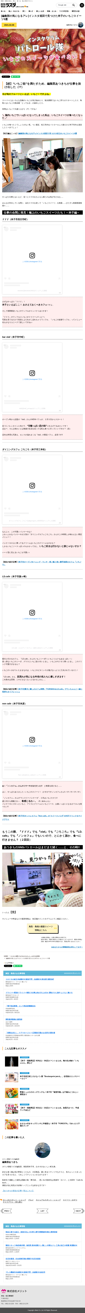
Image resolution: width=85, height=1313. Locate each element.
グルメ (31, 1200)
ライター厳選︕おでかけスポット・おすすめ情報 (25, 956)
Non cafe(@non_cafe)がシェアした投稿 (32, 775)
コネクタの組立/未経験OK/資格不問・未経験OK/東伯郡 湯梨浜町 (30, 979)
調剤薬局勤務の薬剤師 (14, 1019)
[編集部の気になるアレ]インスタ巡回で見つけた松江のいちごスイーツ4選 (47, 133)
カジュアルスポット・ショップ (48, 1200)
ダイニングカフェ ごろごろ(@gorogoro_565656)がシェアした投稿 (32, 521)
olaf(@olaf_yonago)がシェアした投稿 (32, 408)
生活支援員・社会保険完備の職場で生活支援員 (23, 1259)
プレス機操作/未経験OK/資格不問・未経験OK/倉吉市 (25, 1272)
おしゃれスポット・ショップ (14, 1200)
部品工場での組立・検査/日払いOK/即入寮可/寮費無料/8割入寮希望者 (31, 1232)
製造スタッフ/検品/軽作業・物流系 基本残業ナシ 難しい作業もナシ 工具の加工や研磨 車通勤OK (41, 1245)
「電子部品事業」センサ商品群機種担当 (21, 1006)
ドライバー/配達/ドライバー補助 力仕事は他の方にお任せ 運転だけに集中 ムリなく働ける (39, 993)
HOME (6, 956)
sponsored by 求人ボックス (72, 973)
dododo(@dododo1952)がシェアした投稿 (32, 291)
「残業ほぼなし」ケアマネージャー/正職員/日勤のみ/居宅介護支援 (30, 1033)
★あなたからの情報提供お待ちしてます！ (67, 947)
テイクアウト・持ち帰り (12, 1202)
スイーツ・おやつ (70, 1200)
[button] (42, 928)
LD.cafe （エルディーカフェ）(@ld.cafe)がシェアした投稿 (32, 648)
